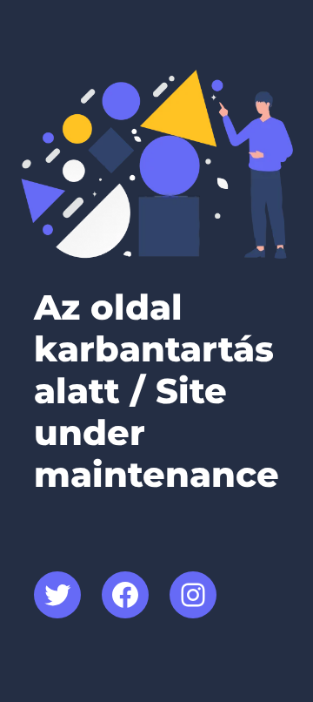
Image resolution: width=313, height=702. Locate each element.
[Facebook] (125, 594)
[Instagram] (193, 594)
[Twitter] (57, 594)
